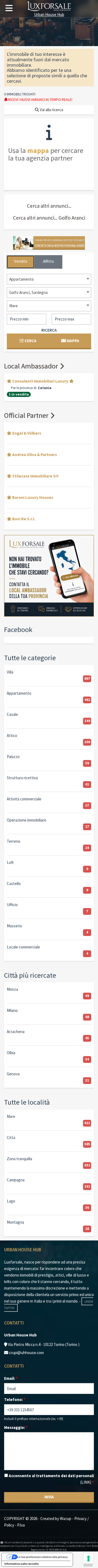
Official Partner (27, 415)
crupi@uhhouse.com (26, 1352)
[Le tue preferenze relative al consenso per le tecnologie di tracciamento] (88, 1558)
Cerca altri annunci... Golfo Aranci (49, 217)
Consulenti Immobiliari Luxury (40, 381)
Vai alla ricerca (51, 109)
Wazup (65, 1518)
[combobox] (49, 279)
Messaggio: (16, 1427)
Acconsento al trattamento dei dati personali (51, 1479)
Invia (49, 1496)
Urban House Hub (49, 14)
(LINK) (85, 1482)
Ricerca (49, 330)
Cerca (30, 340)
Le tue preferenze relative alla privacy (42, 1557)
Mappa (72, 340)
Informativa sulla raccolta (21, 1563)
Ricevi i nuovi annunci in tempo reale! (39, 99)
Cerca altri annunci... (49, 206)
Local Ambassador (31, 365)
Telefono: (15, 1399)
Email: (11, 1378)
